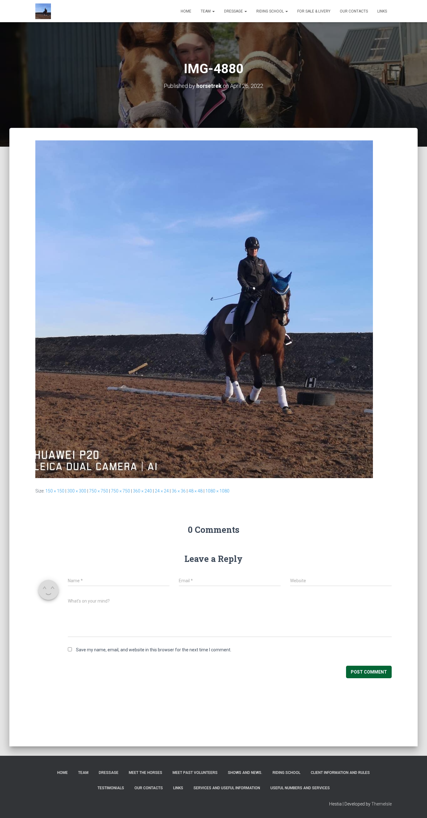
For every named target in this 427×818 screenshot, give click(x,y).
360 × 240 (142, 490)
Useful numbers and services (300, 788)
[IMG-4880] (204, 308)
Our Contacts (354, 11)
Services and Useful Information (226, 788)
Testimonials (111, 788)
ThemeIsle (381, 803)
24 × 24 (162, 490)
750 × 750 (98, 490)
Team (206, 11)
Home (186, 11)
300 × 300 (76, 490)
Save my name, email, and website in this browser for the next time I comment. (153, 649)
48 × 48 (195, 490)
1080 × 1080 (217, 490)
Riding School (270, 11)
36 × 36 (179, 490)
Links (382, 11)
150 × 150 (54, 490)
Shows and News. (245, 772)
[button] (213, 11)
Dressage (234, 11)
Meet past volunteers (195, 772)
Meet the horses (145, 772)
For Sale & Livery (313, 11)
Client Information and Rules (340, 772)
